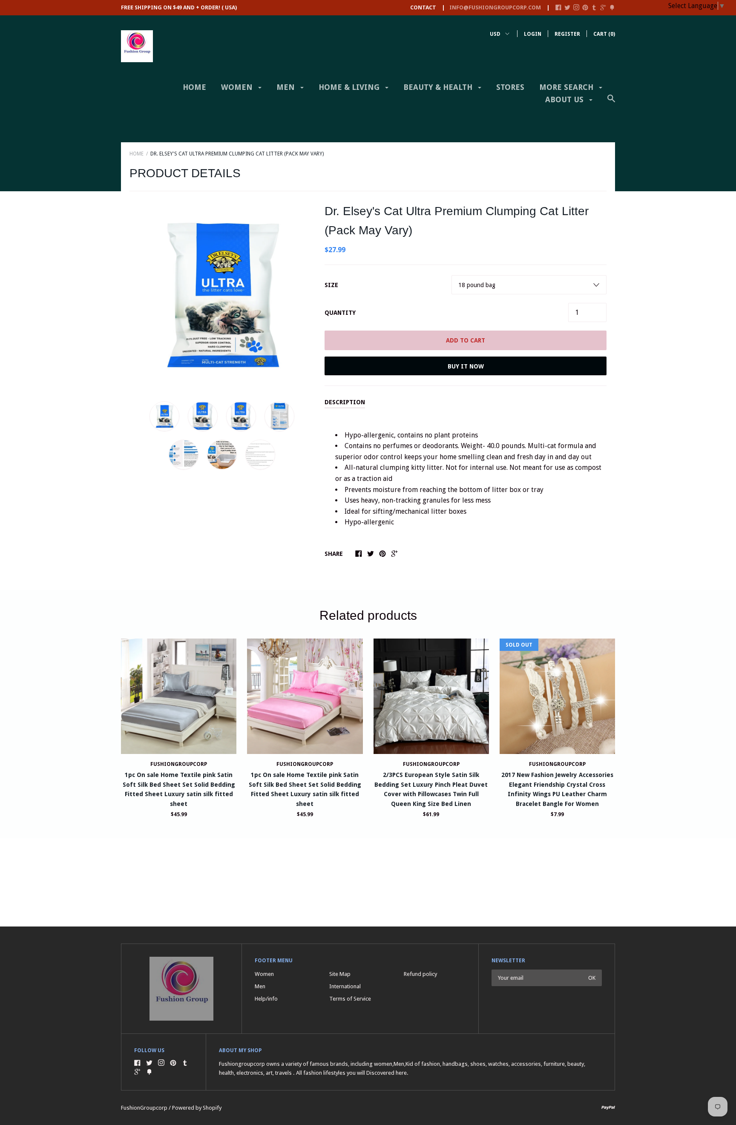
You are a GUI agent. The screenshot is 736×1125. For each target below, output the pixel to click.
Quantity (340, 312)
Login (532, 34)
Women (238, 87)
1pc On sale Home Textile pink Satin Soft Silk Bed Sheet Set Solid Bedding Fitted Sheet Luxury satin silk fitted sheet (179, 789)
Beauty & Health (438, 87)
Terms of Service (350, 999)
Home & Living (350, 87)
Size (331, 285)
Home (194, 87)
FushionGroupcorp (431, 764)
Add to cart (465, 340)
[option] (221, 294)
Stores (510, 87)
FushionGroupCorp (178, 764)
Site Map (340, 974)
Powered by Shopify (196, 1108)
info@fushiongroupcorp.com (495, 7)
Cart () (604, 34)
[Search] (611, 102)
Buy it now (466, 366)
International (345, 986)
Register (567, 34)
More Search (567, 87)
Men (286, 87)
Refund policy (420, 974)
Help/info (266, 999)
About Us (565, 99)
